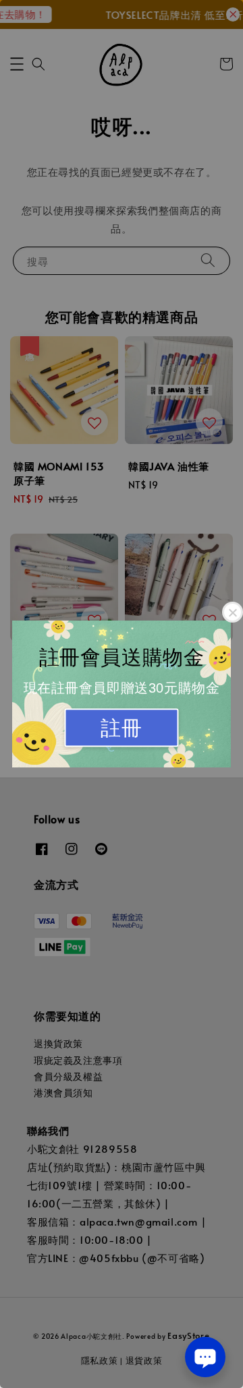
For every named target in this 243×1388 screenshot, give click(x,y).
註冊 (121, 728)
